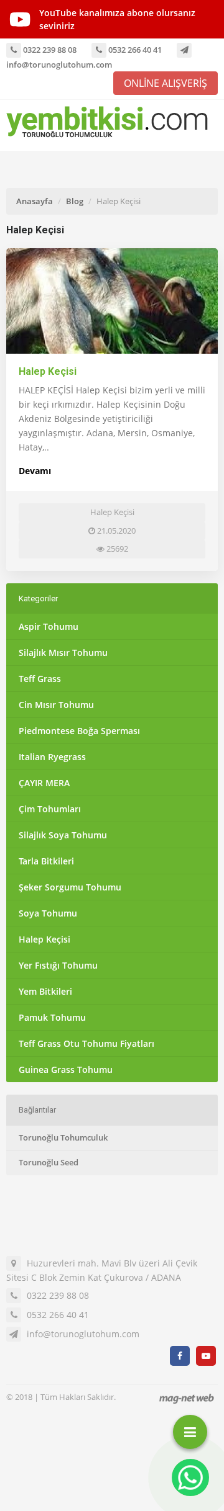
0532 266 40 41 (134, 49)
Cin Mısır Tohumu (56, 705)
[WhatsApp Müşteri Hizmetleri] (190, 1477)
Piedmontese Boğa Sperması (79, 731)
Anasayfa (34, 201)
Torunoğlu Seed (48, 1162)
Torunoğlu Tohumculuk (63, 1137)
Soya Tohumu (48, 913)
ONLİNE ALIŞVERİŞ (165, 83)
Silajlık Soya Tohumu (63, 835)
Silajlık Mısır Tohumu (63, 652)
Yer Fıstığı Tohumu (58, 965)
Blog (74, 201)
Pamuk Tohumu (52, 1017)
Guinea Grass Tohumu (66, 1069)
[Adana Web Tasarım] (187, 1398)
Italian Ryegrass (52, 757)
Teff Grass (40, 678)
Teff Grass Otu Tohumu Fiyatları (86, 1043)
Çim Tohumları (50, 809)
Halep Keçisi (48, 371)
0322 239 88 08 (49, 49)
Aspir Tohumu (48, 626)
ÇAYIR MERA (44, 783)
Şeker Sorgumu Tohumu (70, 887)
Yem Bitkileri (45, 991)
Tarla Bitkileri (46, 861)
